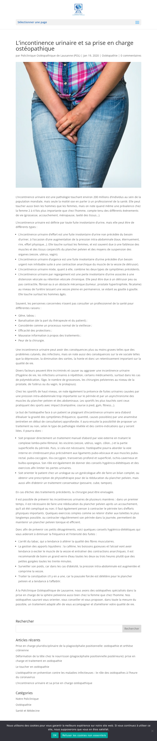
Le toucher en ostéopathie (32, 667)
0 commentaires (131, 55)
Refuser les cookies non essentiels (84, 735)
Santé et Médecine (28, 710)
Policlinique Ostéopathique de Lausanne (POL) (50, 55)
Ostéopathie (110, 55)
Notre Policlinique (27, 699)
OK (55, 735)
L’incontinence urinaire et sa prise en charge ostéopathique (54, 683)
